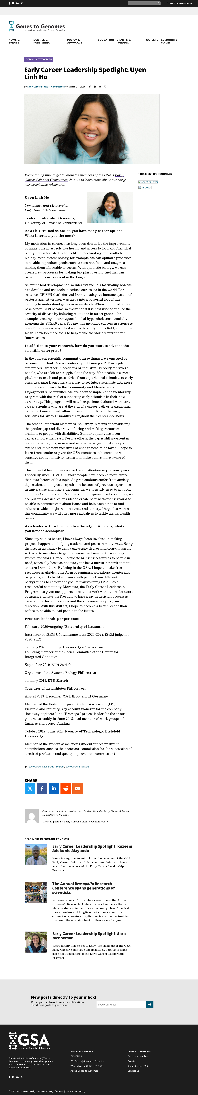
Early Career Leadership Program (46, 766)
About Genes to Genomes (84, 1070)
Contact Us (133, 1070)
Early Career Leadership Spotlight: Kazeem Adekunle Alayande (92, 848)
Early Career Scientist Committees (46, 86)
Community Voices (169, 41)
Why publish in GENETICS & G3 (87, 1065)
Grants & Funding (123, 41)
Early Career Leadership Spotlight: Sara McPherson (89, 935)
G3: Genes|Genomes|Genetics (87, 1061)
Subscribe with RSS (138, 1065)
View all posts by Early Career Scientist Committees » (75, 821)
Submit (149, 1004)
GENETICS (76, 1056)
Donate (132, 1061)
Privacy (82, 1091)
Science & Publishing (41, 41)
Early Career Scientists (77, 766)
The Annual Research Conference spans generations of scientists (83, 888)
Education (106, 39)
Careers (152, 39)
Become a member (138, 1056)
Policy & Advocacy (74, 41)
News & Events (14, 41)
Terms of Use (71, 1091)
